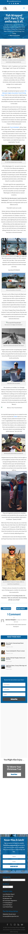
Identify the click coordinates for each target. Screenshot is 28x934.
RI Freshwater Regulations (10, 900)
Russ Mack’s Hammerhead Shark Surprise (14, 643)
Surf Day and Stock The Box (14, 768)
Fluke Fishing (18, 29)
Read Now (14, 775)
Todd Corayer (9, 25)
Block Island (22, 27)
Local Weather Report (9, 894)
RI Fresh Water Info (8, 896)
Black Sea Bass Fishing (12, 27)
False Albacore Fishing (9, 29)
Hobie (15, 416)
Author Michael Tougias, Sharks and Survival (15, 658)
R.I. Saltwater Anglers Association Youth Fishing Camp (14, 93)
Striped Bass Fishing (16, 31)
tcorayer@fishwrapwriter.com (11, 916)
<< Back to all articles (14, 35)
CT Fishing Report (7, 902)
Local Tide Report (7, 904)
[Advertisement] (14, 742)
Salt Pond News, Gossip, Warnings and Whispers (16, 666)
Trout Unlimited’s (14, 127)
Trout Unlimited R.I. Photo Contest (15, 651)
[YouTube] (18, 4)
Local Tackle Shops (8, 907)
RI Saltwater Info (7, 898)
